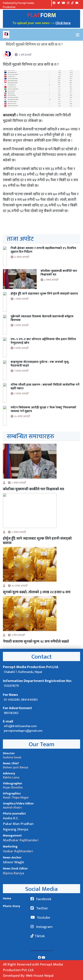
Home (7, 898)
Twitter (41, 908)
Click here (63, 23)
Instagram (44, 927)
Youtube (43, 917)
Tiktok (39, 936)
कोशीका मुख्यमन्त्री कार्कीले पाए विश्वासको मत (33, 489)
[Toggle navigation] (77, 34)
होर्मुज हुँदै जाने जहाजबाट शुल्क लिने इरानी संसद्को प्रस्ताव (37, 541)
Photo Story (11, 906)
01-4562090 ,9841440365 (21, 699)
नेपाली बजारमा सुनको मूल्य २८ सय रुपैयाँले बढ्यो (36, 642)
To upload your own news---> (33, 23)
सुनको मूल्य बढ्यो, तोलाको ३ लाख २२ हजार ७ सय (36, 592)
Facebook (43, 899)
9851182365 (11, 713)
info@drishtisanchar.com (20, 726)
